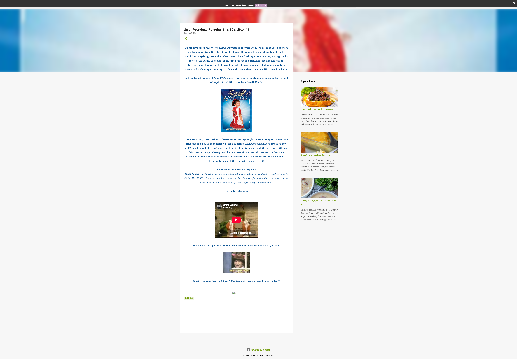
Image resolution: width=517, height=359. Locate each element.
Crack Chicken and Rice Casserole (315, 155)
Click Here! (261, 5)
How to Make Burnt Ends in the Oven (317, 109)
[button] (185, 38)
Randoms (189, 298)
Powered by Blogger (260, 350)
